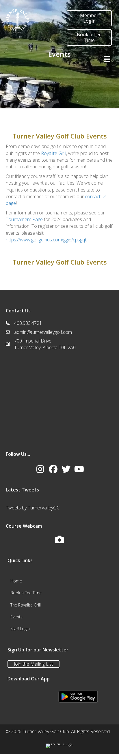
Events (16, 617)
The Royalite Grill (25, 605)
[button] (40, 469)
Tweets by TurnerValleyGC (33, 508)
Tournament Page (24, 219)
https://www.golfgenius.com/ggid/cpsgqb (47, 239)
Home (16, 581)
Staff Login (20, 628)
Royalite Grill (53, 153)
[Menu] (107, 59)
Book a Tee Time (26, 592)
